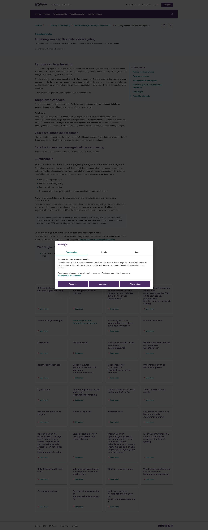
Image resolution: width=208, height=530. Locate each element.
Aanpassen (103, 284)
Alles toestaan (135, 284)
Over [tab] (136, 252)
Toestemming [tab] (71, 252)
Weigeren (72, 284)
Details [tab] (104, 252)
